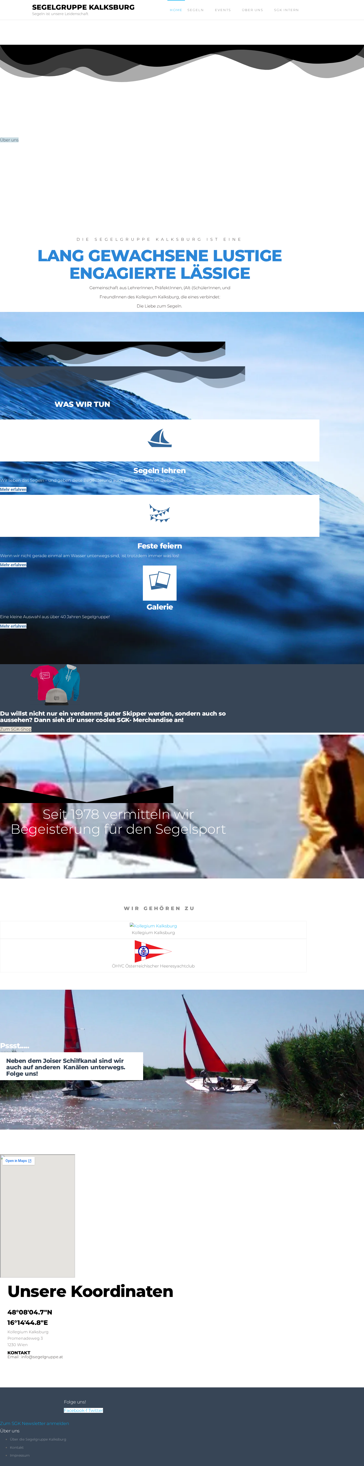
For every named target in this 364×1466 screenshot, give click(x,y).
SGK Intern (286, 10)
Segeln (195, 10)
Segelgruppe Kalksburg (83, 7)
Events (223, 10)
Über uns (252, 10)
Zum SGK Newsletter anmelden (34, 1423)
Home (176, 10)
